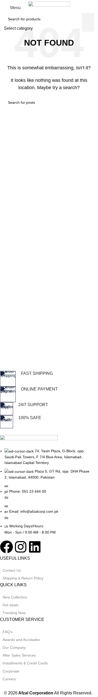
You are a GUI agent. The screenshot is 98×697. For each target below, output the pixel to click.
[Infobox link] (45, 379)
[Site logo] (49, 7)
